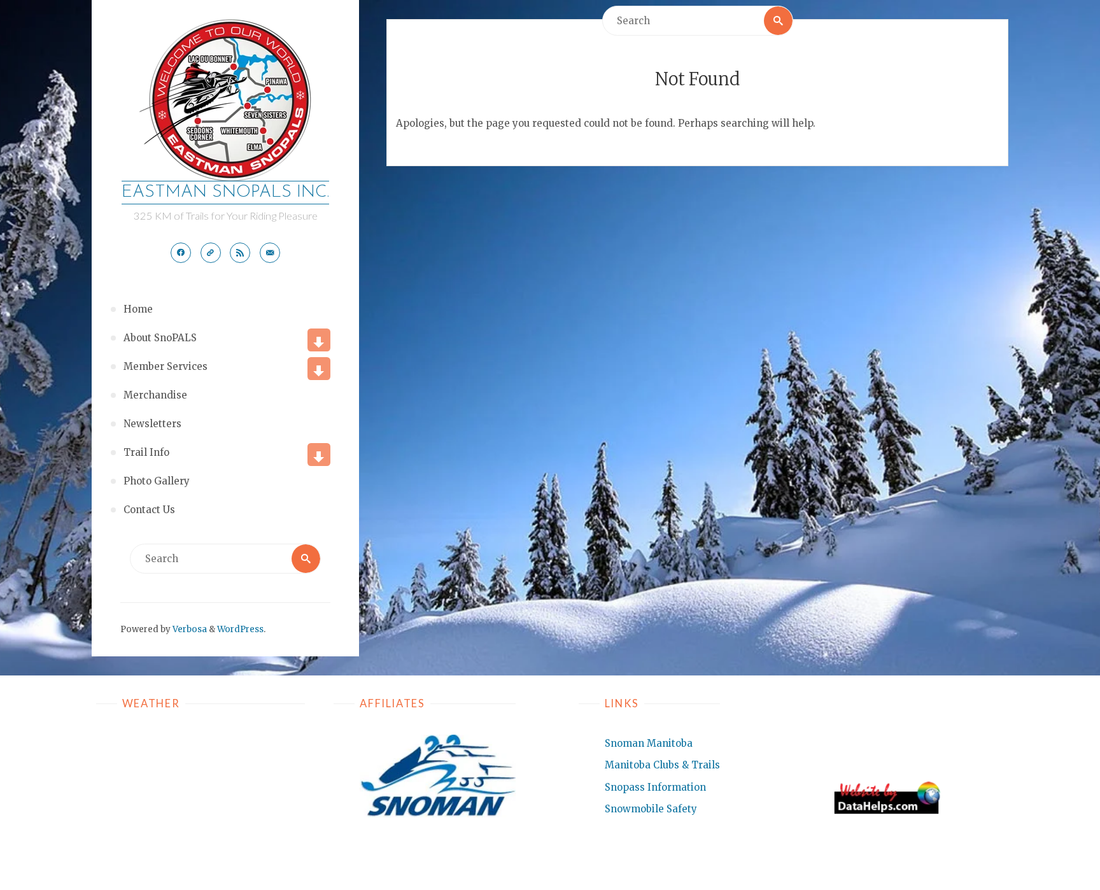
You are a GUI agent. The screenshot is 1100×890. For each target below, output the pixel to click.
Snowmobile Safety (651, 809)
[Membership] (211, 253)
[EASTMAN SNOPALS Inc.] (225, 100)
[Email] (270, 253)
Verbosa (189, 629)
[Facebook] (181, 253)
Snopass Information (655, 787)
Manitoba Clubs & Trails (662, 765)
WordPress (240, 629)
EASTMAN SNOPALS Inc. (225, 192)
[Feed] (240, 253)
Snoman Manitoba (649, 743)
